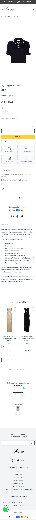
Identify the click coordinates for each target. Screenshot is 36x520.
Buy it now (18, 136)
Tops (13, 96)
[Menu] (34, 9)
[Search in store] (30, 9)
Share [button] (5, 189)
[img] (18, 385)
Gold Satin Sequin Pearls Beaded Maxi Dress (9, 338)
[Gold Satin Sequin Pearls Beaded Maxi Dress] (9, 320)
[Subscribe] (31, 443)
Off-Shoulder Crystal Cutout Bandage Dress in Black (26, 338)
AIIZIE (20, 513)
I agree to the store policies (11, 141)
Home (3, 16)
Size (9, 343)
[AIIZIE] (7, 9)
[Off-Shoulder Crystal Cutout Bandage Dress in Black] (27, 320)
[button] (31, 50)
